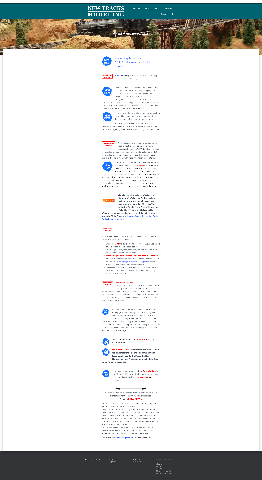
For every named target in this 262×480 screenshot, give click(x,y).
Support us (160, 469)
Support (164, 14)
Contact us (160, 466)
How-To (157, 9)
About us (159, 464)
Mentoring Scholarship (163, 471)
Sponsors (112, 459)
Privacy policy (137, 459)
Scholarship (168, 9)
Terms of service (138, 462)
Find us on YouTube (93, 459)
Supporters (112, 462)
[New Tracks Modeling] (106, 11)
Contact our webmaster (164, 473)
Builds (147, 9)
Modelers (137, 9)
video (119, 75)
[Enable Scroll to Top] (258, 475)
